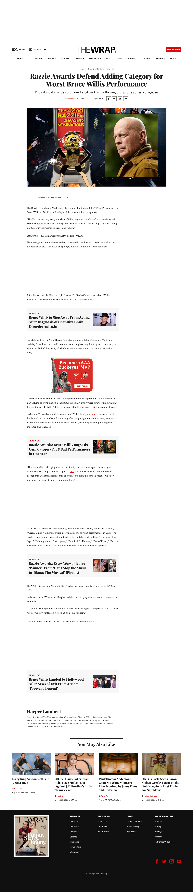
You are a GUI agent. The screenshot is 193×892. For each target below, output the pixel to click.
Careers (73, 836)
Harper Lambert (71, 99)
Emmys (158, 831)
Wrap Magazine (164, 816)
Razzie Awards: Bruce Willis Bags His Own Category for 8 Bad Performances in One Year (59, 449)
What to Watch (113, 58)
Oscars (158, 836)
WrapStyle (95, 58)
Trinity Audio (53, 197)
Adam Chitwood (151, 796)
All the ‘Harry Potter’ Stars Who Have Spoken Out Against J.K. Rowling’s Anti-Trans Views (73, 784)
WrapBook (75, 852)
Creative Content (96, 69)
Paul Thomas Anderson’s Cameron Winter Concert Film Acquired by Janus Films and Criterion (118, 784)
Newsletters (39, 49)
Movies (39, 58)
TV (28, 58)
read (72, 471)
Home (81, 69)
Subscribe (173, 49)
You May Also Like (96, 744)
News (20, 58)
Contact (73, 831)
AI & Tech (146, 58)
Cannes (158, 821)
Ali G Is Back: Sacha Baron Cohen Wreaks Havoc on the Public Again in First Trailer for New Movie (160, 784)
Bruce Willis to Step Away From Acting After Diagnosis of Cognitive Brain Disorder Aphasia (59, 322)
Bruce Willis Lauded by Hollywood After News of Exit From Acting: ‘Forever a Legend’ (56, 683)
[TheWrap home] (96, 50)
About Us (74, 821)
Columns (131, 58)
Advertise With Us (163, 842)
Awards (51, 58)
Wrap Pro (104, 816)
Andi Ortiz (61, 796)
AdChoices (131, 831)
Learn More (103, 831)
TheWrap (75, 816)
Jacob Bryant (19, 789)
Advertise (74, 826)
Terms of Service (134, 821)
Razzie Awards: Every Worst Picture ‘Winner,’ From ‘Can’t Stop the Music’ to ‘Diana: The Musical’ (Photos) (58, 568)
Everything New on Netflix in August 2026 (30, 780)
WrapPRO (65, 58)
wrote (40, 223)
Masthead (74, 842)
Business (160, 58)
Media (173, 58)
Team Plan (103, 826)
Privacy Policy (133, 826)
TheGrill (80, 58)
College (158, 826)
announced (92, 414)
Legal (130, 816)
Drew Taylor (106, 796)
